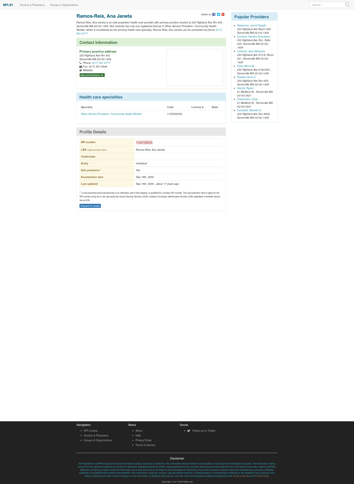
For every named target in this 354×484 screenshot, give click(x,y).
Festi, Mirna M (245, 66)
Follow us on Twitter (204, 430)
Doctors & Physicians (32, 5)
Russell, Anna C (246, 77)
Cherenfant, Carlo (247, 99)
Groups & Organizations (64, 5)
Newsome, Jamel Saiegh (251, 25)
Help (138, 435)
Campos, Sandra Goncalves (253, 36)
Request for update (90, 205)
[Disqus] (151, 268)
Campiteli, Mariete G (249, 110)
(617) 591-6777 (101, 63)
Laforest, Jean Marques (251, 51)
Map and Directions (91, 75)
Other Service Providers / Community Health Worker (111, 114)
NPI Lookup (91, 430)
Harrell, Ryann (245, 88)
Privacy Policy (144, 440)
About (139, 430)
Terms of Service (145, 445)
